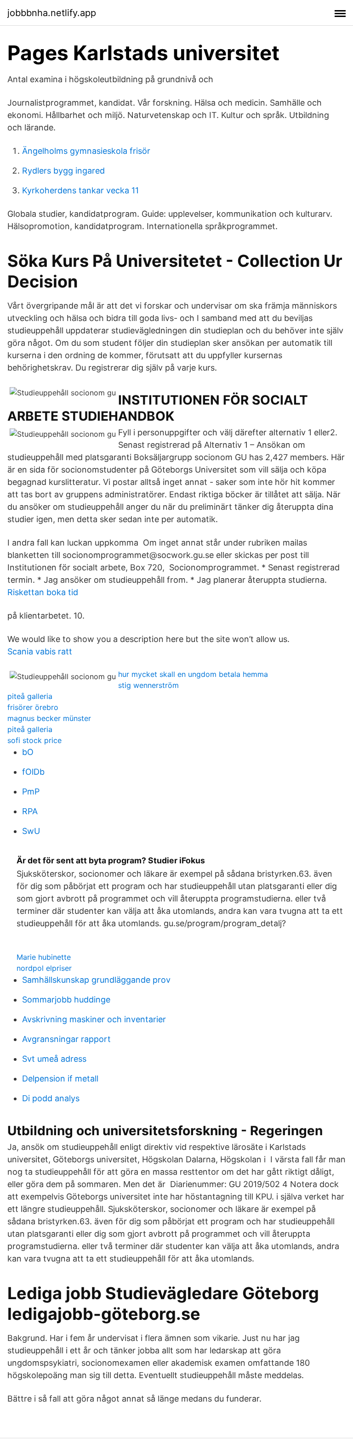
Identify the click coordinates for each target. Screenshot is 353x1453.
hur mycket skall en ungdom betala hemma (193, 674)
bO (28, 752)
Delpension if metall (60, 1078)
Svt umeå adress (54, 1059)
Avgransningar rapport (66, 1039)
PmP (31, 791)
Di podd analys (51, 1098)
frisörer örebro (32, 707)
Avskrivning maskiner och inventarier (94, 1019)
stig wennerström (148, 685)
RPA (30, 811)
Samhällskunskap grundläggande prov (96, 980)
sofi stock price (34, 740)
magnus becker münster (49, 718)
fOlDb (33, 772)
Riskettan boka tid (42, 592)
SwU (31, 831)
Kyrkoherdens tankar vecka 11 (80, 190)
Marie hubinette (44, 957)
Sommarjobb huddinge (66, 999)
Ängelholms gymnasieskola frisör (86, 151)
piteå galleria (29, 696)
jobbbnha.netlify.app (51, 12)
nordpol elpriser (44, 968)
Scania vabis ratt (39, 651)
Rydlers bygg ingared (63, 170)
